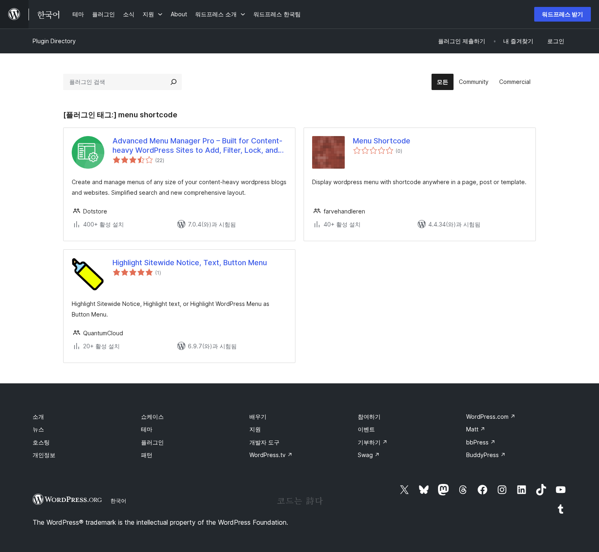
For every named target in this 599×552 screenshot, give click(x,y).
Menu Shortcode (381, 140)
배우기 (257, 416)
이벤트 (366, 429)
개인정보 (44, 454)
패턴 (146, 454)
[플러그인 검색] (173, 82)
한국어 (118, 500)
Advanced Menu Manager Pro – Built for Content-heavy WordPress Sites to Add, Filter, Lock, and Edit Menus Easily (197, 145)
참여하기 (369, 416)
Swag (369, 454)
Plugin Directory (54, 40)
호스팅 (41, 442)
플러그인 (152, 442)
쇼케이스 (152, 416)
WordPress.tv (271, 454)
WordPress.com (490, 416)
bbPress (480, 442)
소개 (38, 416)
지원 (255, 429)
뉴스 (38, 429)
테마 (146, 429)
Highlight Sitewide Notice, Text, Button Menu (189, 262)
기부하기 (373, 442)
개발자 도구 (264, 442)
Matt (475, 429)
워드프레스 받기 (562, 14)
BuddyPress (486, 454)
